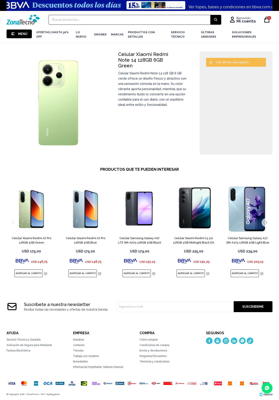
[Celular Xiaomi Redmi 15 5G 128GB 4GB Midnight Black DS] (193, 209)
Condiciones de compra (154, 345)
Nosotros (78, 339)
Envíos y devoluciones (153, 350)
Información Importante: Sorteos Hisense (98, 367)
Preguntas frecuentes (153, 356)
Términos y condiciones (154, 361)
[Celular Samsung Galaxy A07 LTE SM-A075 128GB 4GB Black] (139, 209)
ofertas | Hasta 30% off (52, 34)
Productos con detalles (141, 34)
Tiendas (78, 350)
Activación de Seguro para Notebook (29, 345)
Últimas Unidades (208, 34)
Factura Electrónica (18, 350)
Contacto (78, 345)
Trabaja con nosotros (86, 356)
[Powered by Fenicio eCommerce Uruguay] (265, 394)
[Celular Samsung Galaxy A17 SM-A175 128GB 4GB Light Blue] (247, 209)
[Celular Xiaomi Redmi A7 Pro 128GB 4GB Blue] (85, 209)
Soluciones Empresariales (244, 34)
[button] (266, 222)
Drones (100, 34)
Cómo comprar (149, 339)
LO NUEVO (81, 34)
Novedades (80, 361)
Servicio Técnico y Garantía (24, 339)
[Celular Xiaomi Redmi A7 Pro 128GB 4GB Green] (31, 209)
